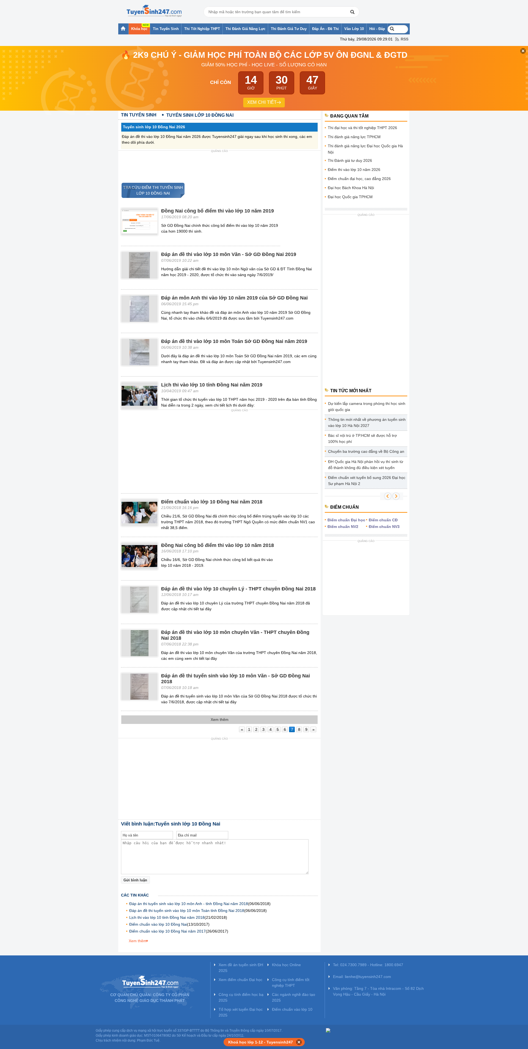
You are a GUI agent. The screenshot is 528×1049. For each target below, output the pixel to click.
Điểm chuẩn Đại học (346, 520)
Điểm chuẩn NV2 (343, 526)
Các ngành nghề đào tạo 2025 (293, 997)
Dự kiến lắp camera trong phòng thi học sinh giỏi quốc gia (366, 406)
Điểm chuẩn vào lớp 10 (292, 1009)
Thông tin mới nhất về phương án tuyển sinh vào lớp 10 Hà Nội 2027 (367, 422)
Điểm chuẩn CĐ (383, 520)
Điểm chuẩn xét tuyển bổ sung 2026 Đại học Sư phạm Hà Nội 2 (366, 480)
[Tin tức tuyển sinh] (154, 11)
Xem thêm (138, 941)
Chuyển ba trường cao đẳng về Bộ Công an (366, 451)
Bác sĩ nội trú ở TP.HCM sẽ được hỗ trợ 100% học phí (362, 438)
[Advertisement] (219, 167)
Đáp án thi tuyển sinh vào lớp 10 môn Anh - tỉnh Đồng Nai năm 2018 (188, 903)
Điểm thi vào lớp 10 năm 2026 (354, 169)
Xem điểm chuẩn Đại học (240, 979)
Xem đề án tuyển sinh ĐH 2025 (241, 968)
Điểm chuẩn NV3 (384, 526)
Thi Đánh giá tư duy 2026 (350, 160)
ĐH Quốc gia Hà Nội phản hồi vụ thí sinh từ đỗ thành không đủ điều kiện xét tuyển (365, 464)
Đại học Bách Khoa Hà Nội (351, 188)
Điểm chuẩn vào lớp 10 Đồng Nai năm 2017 (167, 931)
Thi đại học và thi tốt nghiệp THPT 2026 (362, 128)
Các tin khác (135, 895)
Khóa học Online (286, 965)
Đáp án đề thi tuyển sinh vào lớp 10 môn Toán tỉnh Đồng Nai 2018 (186, 910)
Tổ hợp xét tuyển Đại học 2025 (241, 1012)
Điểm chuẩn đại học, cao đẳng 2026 (359, 178)
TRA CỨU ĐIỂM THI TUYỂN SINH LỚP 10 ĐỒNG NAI (152, 190)
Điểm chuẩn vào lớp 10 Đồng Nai (158, 924)
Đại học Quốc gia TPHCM (350, 197)
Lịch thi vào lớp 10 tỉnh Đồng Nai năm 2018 (167, 917)
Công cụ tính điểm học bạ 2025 (241, 997)
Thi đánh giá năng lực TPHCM (354, 137)
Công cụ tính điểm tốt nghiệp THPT (290, 982)
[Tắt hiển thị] (299, 1042)
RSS (404, 39)
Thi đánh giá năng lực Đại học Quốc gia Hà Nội (365, 149)
